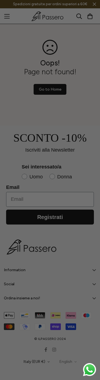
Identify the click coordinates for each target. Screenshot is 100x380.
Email (41, 187)
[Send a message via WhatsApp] (89, 369)
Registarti (67, 214)
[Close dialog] (96, 162)
